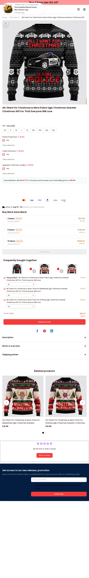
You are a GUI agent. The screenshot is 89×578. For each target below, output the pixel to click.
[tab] (43, 432)
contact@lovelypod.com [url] (17, 513)
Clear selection (8, 145)
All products (14, 17)
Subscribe (58, 494)
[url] (37, 513)
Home (4, 17)
